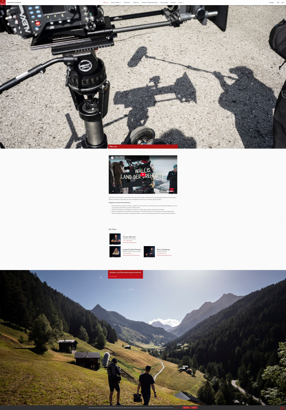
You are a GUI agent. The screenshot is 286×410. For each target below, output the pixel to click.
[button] (278, 2)
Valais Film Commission (14, 2)
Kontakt (272, 2)
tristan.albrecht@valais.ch (129, 242)
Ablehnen (194, 407)
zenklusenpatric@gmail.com (164, 255)
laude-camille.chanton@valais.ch (131, 255)
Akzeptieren (186, 407)
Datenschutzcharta (178, 407)
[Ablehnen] (282, 408)
